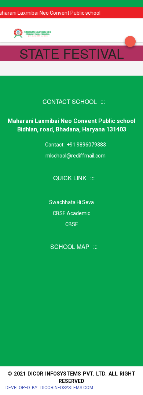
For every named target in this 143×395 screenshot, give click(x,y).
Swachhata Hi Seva (71, 202)
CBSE (71, 224)
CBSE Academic (71, 213)
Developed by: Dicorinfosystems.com (49, 387)
